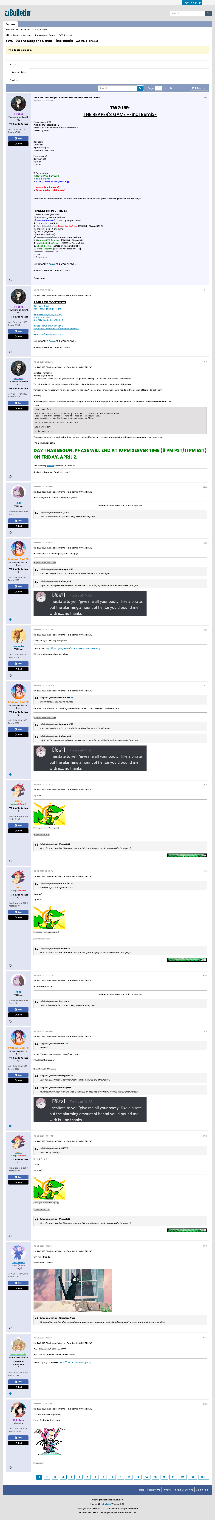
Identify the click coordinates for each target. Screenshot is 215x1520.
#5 (205, 542)
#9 (205, 871)
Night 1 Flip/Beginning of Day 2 (48, 314)
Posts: (11, 132)
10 (112, 1477)
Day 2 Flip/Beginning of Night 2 (48, 320)
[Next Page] (182, 88)
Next (204, 1477)
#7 (205, 685)
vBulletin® (107, 1504)
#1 (205, 97)
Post (20, 143)
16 (164, 1477)
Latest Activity (18, 72)
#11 (205, 1031)
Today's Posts (40, 29)
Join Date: (13, 129)
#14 (205, 1337)
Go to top (202, 1489)
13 (138, 1477)
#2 (205, 290)
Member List (12, 29)
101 (182, 1477)
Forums (10, 24)
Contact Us (153, 1489)
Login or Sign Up (192, 2)
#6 (205, 629)
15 (155, 1477)
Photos (14, 80)
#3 (205, 362)
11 (120, 1477)
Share (20, 138)
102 (192, 1477)
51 (173, 1477)
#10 (205, 975)
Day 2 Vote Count (42, 317)
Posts (13, 64)
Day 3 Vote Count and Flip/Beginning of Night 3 (56, 328)
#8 (205, 784)
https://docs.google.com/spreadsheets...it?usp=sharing (72, 648)
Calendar (25, 29)
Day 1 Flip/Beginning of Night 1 (48, 308)
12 (129, 1477)
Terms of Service (183, 1489)
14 (146, 1477)
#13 (205, 1246)
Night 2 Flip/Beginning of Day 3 (48, 325)
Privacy (167, 1489)
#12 (205, 1136)
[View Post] (71, 697)
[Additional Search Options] (203, 13)
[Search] (208, 13)
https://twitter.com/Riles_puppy (75, 1362)
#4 (205, 486)
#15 (205, 1403)
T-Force (50, 264)
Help (141, 1489)
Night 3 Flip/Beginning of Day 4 (48, 334)
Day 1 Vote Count (42, 306)
